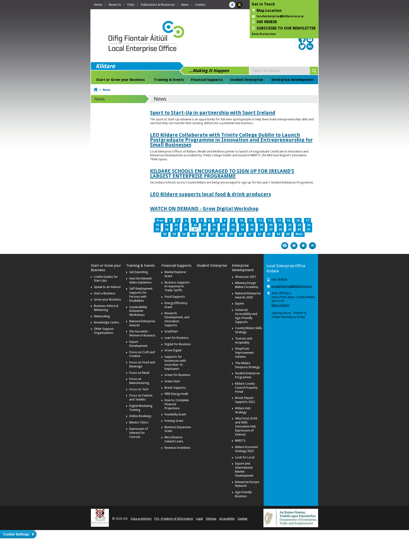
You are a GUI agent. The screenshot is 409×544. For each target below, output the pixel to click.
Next (299, 234)
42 (223, 229)
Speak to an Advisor (107, 287)
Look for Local (244, 457)
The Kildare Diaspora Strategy (247, 365)
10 (241, 220)
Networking (102, 316)
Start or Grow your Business (120, 80)
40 (204, 229)
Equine (239, 303)
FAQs (130, 4)
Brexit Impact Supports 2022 (245, 400)
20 (176, 225)
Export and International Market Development (244, 469)
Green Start (172, 381)
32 (289, 225)
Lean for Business (176, 337)
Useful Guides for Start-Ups (106, 279)
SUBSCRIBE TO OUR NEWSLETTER (286, 28)
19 (166, 225)
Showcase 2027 (245, 277)
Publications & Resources (158, 4)
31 (280, 225)
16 (298, 220)
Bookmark (303, 245)
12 (260, 220)
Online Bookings (140, 416)
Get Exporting (138, 272)
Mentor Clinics (138, 422)
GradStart (171, 331)
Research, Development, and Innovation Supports (176, 319)
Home (98, 4)
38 (185, 229)
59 (231, 234)
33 (299, 225)
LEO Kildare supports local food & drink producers (210, 194)
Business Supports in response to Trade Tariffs (177, 286)
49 (289, 229)
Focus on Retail (139, 372)
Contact (200, 4)
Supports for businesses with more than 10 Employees (175, 362)
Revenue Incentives (177, 447)
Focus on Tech (138, 389)
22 (195, 225)
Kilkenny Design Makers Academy (246, 285)
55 (193, 234)
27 (242, 225)
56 (202, 234)
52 (164, 234)
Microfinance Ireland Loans (173, 439)
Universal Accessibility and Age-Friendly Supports (246, 316)
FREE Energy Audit (176, 394)
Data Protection (264, 34)
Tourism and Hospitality (243, 340)
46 (261, 229)
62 (259, 234)
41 (214, 229)
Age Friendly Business (243, 494)
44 (242, 229)
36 (166, 229)
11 (250, 220)
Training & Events (169, 80)
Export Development (138, 344)
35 (157, 229)
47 (270, 229)
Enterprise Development (292, 80)
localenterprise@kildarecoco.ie (280, 16)
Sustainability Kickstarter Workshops (138, 311)
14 (279, 220)
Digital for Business (177, 344)
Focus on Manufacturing (139, 381)
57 (212, 234)
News (185, 4)
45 (251, 229)
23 (204, 225)
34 (308, 225)
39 (195, 229)
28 (251, 225)
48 (280, 229)
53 (174, 234)
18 (157, 225)
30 (270, 225)
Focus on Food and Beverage (142, 364)
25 (223, 225)
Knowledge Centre (106, 322)
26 (233, 225)
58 (221, 234)
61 (250, 234)
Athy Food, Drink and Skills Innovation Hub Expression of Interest (246, 426)
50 (299, 229)
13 (269, 220)
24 (214, 225)
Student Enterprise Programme (247, 375)
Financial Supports (207, 80)
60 (240, 234)
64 (278, 234)
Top (312, 245)
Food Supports (174, 296)
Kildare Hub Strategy (243, 410)
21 (185, 225)
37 (176, 229)
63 (269, 234)
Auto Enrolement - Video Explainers (141, 280)
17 (307, 220)
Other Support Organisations (104, 331)
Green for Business (177, 375)
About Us (114, 4)
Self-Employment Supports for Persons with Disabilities (140, 294)
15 (288, 220)
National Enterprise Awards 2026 (248, 295)
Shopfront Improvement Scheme (244, 352)
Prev (160, 220)
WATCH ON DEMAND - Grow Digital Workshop (204, 209)
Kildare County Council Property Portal (246, 387)
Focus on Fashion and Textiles (140, 397)
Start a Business (104, 293)
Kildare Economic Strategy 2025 (246, 449)
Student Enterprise (246, 80)
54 (183, 234)
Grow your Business (107, 299)
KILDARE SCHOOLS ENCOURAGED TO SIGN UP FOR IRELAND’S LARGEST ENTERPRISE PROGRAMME (222, 173)
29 (261, 225)
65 (287, 234)
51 (308, 229)
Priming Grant (173, 420)
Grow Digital (173, 350)
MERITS (240, 440)
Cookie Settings (16, 534)
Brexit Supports (175, 387)
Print (284, 245)
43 (233, 229)
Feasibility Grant (175, 414)
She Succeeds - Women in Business (142, 333)
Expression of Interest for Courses (138, 433)
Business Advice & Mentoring (106, 308)
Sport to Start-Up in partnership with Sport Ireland (212, 113)
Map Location (280, 305)
